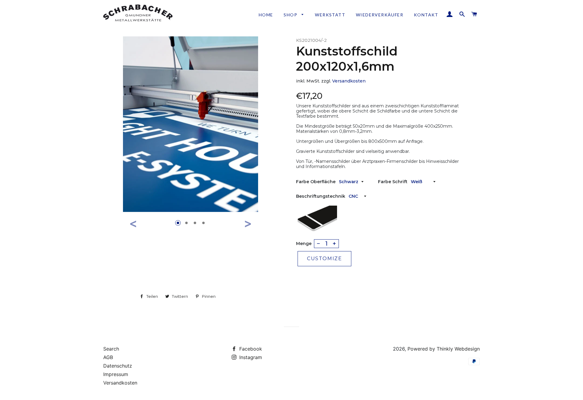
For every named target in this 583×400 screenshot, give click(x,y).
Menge (304, 243)
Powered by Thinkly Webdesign (443, 349)
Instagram (250, 357)
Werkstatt (330, 14)
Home (266, 14)
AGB (108, 357)
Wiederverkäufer (379, 14)
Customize (324, 258)
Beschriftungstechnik (320, 196)
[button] (133, 224)
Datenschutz (117, 366)
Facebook (250, 349)
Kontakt (426, 14)
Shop (291, 14)
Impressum (115, 374)
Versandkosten (349, 81)
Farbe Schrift (392, 181)
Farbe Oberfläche (316, 181)
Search (111, 349)
